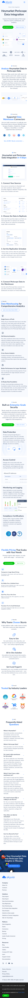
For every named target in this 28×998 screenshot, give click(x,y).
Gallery (4, 949)
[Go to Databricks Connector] (14, 135)
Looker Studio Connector (8, 936)
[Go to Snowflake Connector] (23, 135)
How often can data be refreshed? (10, 815)
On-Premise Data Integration (9, 908)
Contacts (4, 887)
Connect (4, 933)
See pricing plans (9, 563)
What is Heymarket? (10, 730)
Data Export (5, 898)
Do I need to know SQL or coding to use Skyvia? (11, 798)
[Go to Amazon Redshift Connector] (4, 135)
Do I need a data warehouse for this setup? (12, 755)
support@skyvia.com (7, 976)
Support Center (6, 956)
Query (4, 926)
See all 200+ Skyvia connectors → (14, 141)
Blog (3, 945)
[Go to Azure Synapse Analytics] (9, 135)
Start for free (20, 563)
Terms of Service (6, 969)
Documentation (6, 959)
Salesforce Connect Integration (10, 915)
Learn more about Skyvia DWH (10, 310)
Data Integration (16, 7)
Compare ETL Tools (7, 952)
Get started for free (7, 27)
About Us (4, 885)
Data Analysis (5, 910)
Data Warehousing (7, 906)
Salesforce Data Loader (8, 913)
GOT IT (5, 995)
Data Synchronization (8, 901)
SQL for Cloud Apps (7, 917)
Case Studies (5, 947)
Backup (4, 931)
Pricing (4, 938)
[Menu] (24, 2)
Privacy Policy (6, 974)
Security (4, 971)
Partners (4, 890)
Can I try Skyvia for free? (11, 834)
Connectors (5, 929)
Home (9, 7)
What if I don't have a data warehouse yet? (11, 774)
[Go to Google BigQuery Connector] (19, 135)
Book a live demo (20, 27)
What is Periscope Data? (11, 744)
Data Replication (6, 903)
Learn (3, 954)
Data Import (5, 896)
